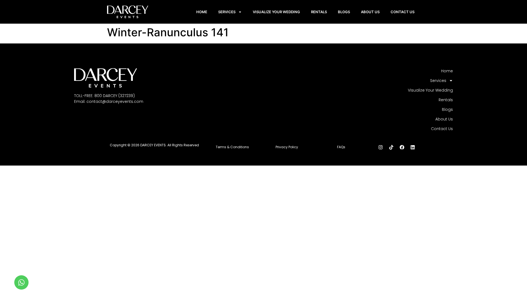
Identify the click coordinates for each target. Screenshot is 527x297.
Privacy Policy (287, 147)
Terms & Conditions (232, 147)
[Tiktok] (391, 147)
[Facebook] (402, 147)
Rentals (319, 12)
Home (201, 12)
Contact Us (402, 12)
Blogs (344, 12)
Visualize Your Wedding (276, 12)
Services (227, 12)
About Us (370, 12)
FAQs (341, 147)
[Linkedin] (412, 147)
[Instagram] (380, 147)
